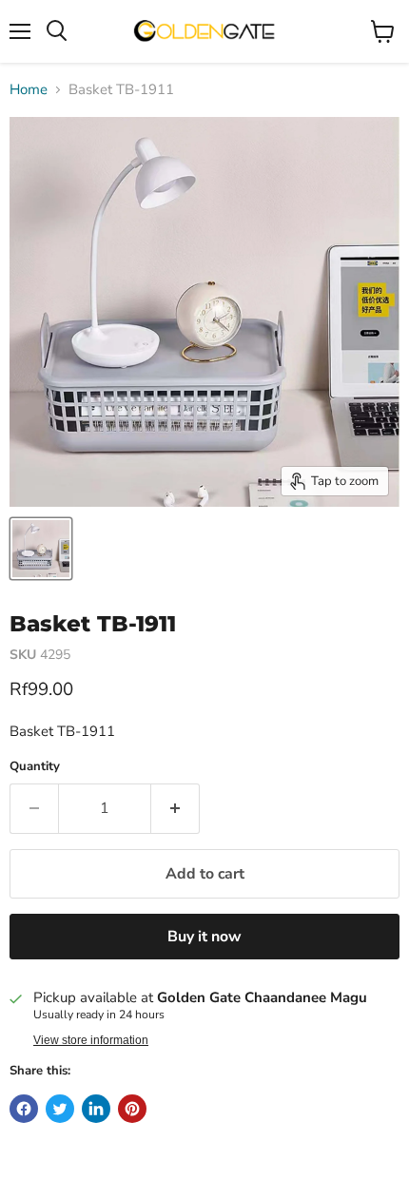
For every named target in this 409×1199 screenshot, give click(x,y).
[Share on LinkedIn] (96, 1108)
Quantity (35, 767)
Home (29, 90)
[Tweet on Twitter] (60, 1108)
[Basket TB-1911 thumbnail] (40, 548)
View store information (90, 1040)
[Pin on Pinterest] (132, 1108)
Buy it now (204, 936)
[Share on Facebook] (24, 1108)
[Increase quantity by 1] (175, 808)
